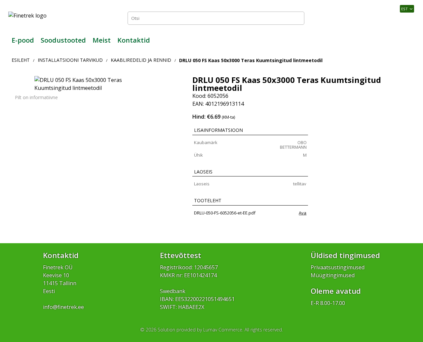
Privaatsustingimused (338, 267)
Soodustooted (63, 40)
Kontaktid (133, 40)
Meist (102, 40)
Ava (302, 212)
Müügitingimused (333, 275)
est (404, 8)
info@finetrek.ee (63, 307)
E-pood (23, 40)
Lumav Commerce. (223, 329)
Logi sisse (400, 18)
